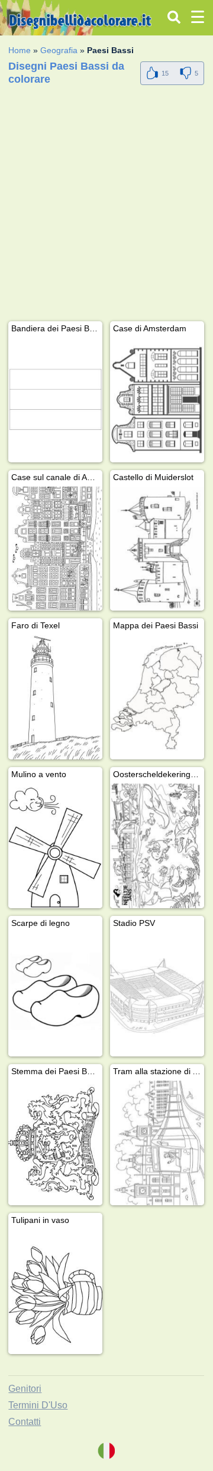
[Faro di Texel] (55, 697)
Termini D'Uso (37, 1405)
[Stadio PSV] (157, 994)
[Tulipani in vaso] (55, 1291)
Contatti (24, 1422)
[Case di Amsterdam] (157, 400)
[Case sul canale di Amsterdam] (55, 549)
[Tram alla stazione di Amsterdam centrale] (157, 1143)
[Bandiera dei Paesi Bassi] (55, 400)
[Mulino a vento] (55, 846)
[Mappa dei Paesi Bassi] (157, 697)
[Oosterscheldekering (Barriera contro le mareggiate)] (157, 846)
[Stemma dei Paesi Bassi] (55, 1143)
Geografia (59, 50)
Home (19, 50)
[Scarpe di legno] (55, 994)
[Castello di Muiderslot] (157, 549)
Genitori (24, 1389)
